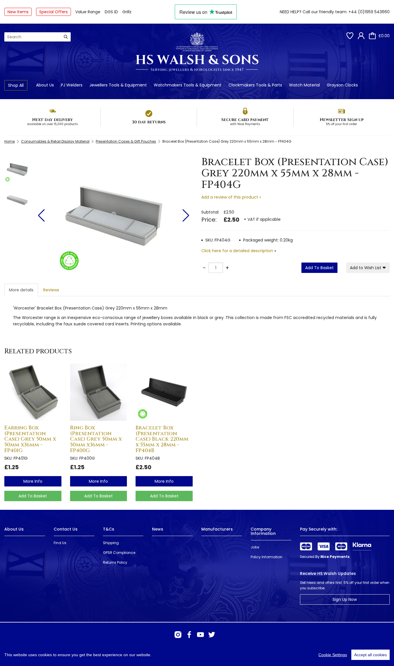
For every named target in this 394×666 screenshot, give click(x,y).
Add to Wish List (368, 268)
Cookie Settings (332, 654)
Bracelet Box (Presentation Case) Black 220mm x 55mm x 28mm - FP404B (162, 439)
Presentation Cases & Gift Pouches (126, 141)
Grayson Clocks (342, 85)
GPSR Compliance (119, 552)
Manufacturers (217, 529)
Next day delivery (52, 119)
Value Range (87, 12)
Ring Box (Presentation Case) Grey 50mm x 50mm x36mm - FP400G (96, 439)
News (157, 529)
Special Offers (53, 12)
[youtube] (200, 634)
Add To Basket (319, 268)
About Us (45, 85)
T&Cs (108, 529)
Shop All (16, 85)
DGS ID (111, 12)
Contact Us (66, 529)
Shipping (111, 542)
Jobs (255, 547)
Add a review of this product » (231, 197)
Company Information (263, 531)
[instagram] (178, 634)
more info (32, 481)
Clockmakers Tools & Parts (255, 85)
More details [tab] (21, 290)
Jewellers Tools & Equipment (118, 85)
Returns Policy (115, 562)
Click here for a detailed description (237, 251)
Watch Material (304, 85)
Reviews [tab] (51, 290)
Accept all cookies (370, 654)
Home (9, 141)
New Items (18, 12)
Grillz (127, 12)
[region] (197, 655)
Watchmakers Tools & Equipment (188, 85)
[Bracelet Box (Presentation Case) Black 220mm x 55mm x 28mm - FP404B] (164, 392)
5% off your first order (341, 124)
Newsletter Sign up (342, 119)
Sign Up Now (345, 599)
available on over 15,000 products (52, 124)
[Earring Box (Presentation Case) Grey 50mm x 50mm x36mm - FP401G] (32, 392)
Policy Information (266, 556)
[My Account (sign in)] (361, 35)
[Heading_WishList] (349, 35)
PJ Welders (71, 85)
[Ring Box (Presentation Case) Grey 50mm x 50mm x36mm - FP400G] (98, 392)
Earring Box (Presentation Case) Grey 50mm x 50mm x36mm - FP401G (30, 439)
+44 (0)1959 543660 (369, 12)
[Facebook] (189, 634)
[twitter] (211, 634)
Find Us (60, 542)
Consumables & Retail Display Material (55, 141)
